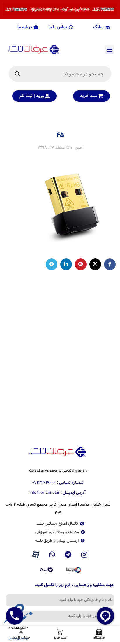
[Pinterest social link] (81, 264)
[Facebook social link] (110, 264)
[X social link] (95, 264)
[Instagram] (84, 555)
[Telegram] (68, 555)
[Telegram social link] (51, 264)
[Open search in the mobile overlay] (60, 74)
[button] (109, 49)
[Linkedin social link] (66, 264)
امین (78, 147)
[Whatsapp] (52, 555)
